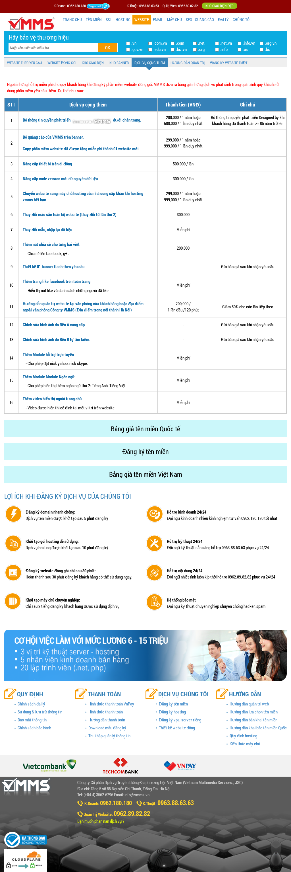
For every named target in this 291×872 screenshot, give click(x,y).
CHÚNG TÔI (242, 19)
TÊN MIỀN (94, 19)
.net (201, 43)
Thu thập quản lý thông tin (109, 735)
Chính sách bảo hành (34, 728)
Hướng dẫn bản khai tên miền (253, 720)
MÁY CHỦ (174, 19)
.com (180, 43)
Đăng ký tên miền (173, 704)
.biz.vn (181, 49)
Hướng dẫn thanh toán (106, 720)
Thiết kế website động (177, 728)
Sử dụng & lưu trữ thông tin (40, 712)
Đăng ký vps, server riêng (180, 720)
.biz (268, 49)
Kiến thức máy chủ (245, 743)
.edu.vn (159, 49)
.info (224, 49)
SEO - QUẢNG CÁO (200, 19)
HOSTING (123, 19)
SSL (109, 19)
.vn (133, 43)
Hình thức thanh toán (105, 712)
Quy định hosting (243, 735)
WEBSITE (141, 19)
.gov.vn (137, 49)
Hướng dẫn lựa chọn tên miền (254, 712)
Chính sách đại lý (31, 704)
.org (201, 49)
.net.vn (226, 43)
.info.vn (249, 43)
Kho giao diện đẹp (219, 5)
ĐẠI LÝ (223, 19)
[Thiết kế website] (92, 120)
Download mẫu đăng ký (107, 728)
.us (245, 49)
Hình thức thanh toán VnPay (111, 704)
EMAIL (158, 19)
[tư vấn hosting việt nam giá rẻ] (105, 5)
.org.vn (271, 43)
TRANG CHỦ (72, 19)
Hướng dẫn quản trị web (249, 704)
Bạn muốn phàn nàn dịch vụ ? (100, 821)
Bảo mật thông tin (32, 720)
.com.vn (160, 43)
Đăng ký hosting (172, 712)
